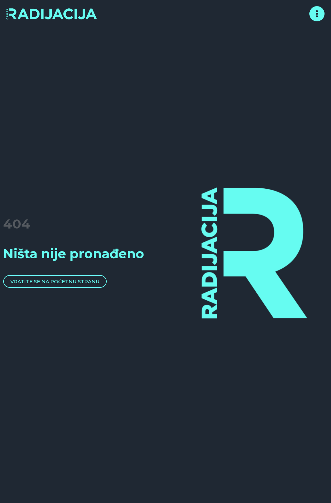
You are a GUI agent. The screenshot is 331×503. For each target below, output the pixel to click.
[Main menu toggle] (317, 13)
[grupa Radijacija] (51, 13)
